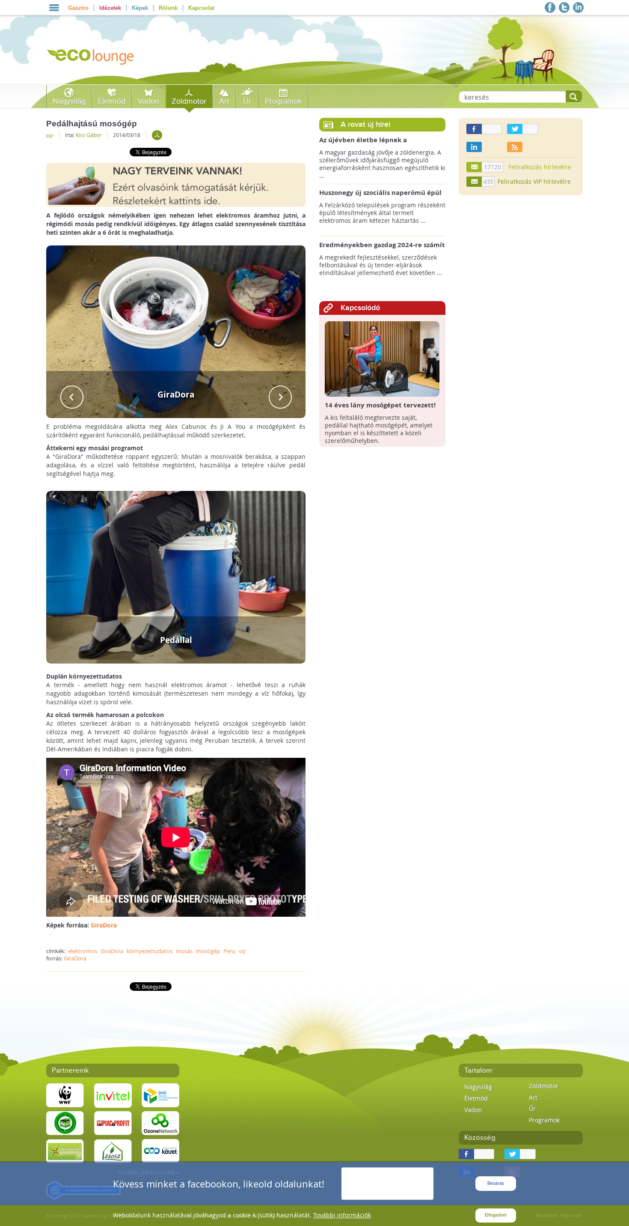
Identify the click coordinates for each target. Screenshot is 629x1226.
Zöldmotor (189, 101)
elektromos (82, 951)
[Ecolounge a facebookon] (550, 7)
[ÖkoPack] (65, 1122)
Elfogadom (496, 1215)
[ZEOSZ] (113, 1150)
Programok (283, 101)
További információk (342, 1215)
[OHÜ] (160, 1095)
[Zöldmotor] (157, 135)
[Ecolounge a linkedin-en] (578, 7)
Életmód (111, 101)
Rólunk (168, 8)
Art (224, 101)
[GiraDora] (176, 331)
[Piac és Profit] (113, 1122)
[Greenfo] (65, 1150)
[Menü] (54, 7)
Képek (140, 8)
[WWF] (65, 1095)
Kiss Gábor (88, 135)
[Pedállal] (176, 576)
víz (242, 951)
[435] (474, 181)
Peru (229, 951)
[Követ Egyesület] (160, 1150)
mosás (184, 951)
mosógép (208, 951)
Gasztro (78, 8)
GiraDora (104, 925)
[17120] (474, 167)
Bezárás (495, 1183)
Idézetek (110, 8)
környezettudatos (149, 951)
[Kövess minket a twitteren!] (564, 7)
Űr (247, 101)
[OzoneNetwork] (160, 1122)
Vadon (148, 101)
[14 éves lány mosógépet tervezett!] (382, 358)
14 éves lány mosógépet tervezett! (380, 405)
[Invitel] (113, 1095)
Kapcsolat (201, 8)
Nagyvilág (69, 101)
